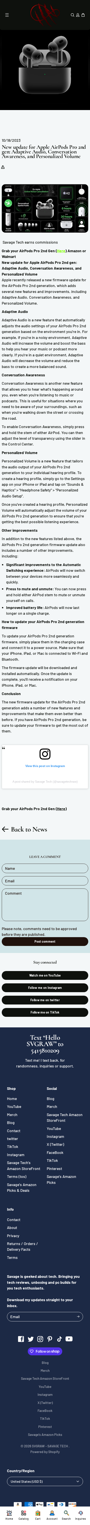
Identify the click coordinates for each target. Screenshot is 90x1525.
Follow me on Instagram (45, 988)
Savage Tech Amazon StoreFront (65, 1117)
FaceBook (55, 1152)
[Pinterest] (49, 1339)
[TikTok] (59, 1339)
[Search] (72, 15)
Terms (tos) (16, 1176)
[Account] (78, 15)
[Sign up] (78, 1317)
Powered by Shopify (45, 1452)
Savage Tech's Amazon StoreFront (23, 1165)
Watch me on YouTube (45, 975)
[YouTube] (69, 1339)
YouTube (14, 1106)
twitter (12, 1138)
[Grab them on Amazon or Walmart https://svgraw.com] (45, 208)
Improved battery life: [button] (25, 607)
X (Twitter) (55, 1144)
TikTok (12, 1146)
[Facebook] (20, 1339)
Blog (11, 1122)
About (12, 1227)
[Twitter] (30, 1339)
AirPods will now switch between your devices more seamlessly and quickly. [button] (45, 576)
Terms (12, 1257)
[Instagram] (40, 1339)
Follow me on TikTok (45, 1012)
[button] (4, 167)
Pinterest (54, 1168)
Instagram (15, 1154)
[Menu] (7, 15)
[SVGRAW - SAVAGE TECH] (45, 15)
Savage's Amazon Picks (61, 1179)
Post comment (45, 941)
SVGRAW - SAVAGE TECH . (50, 1446)
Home (12, 1098)
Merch (12, 1114)
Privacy (13, 1235)
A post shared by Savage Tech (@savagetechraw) (45, 781)
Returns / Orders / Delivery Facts (22, 1246)
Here (61, 250)
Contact (13, 1130)
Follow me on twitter (45, 1000)
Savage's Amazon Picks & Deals (21, 1187)
